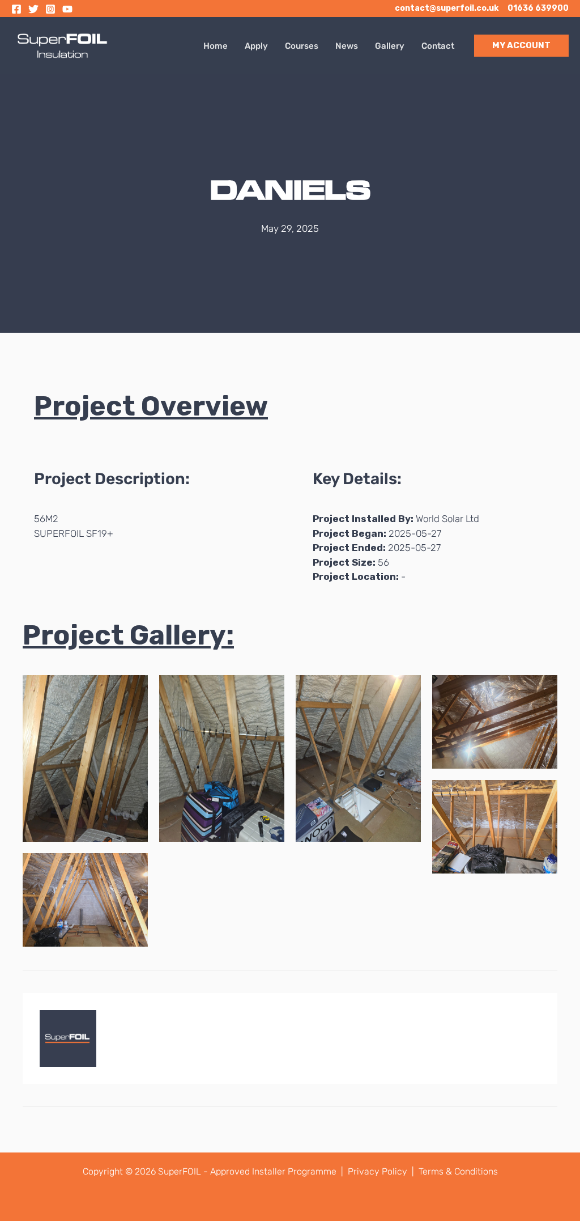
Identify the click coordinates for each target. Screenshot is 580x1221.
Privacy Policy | (382, 1171)
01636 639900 (538, 8)
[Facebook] (16, 9)
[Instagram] (50, 9)
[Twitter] (33, 9)
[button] (521, 46)
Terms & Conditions (458, 1171)
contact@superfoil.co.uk (446, 8)
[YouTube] (67, 9)
